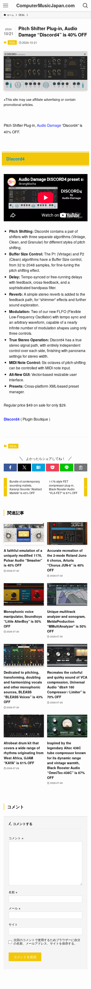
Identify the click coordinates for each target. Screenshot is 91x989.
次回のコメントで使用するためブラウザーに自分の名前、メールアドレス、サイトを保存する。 (47, 941)
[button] (10, 468)
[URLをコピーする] (80, 468)
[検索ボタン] (85, 5)
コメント (16, 838)
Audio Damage (49, 125)
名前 (13, 892)
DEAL (12, 42)
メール (14, 908)
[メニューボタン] (5, 5)
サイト (13, 924)
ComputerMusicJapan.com (45, 5)
